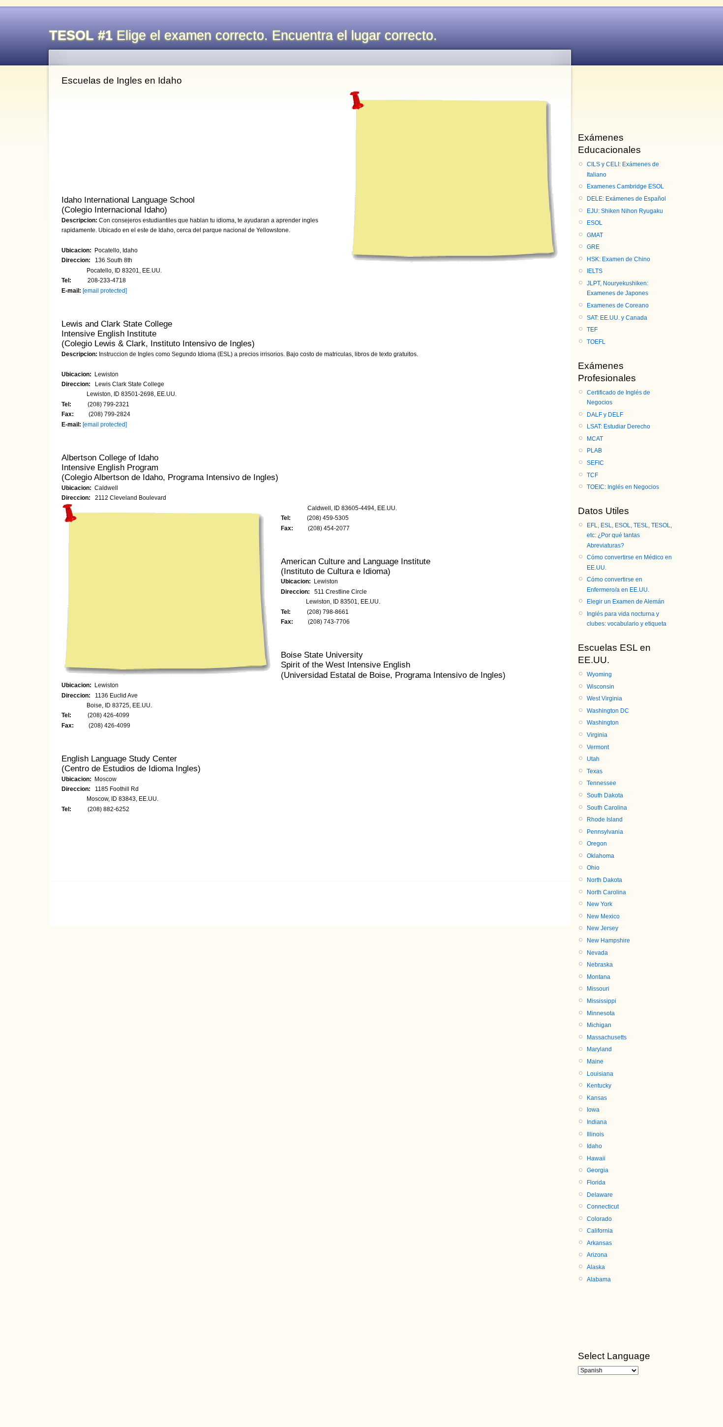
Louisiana (600, 1073)
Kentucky (599, 1085)
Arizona (597, 1254)
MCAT (595, 438)
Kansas (597, 1097)
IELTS (594, 271)
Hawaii (596, 1158)
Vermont (598, 747)
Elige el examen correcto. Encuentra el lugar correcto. (243, 35)
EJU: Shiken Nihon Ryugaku (625, 211)
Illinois (595, 1134)
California (600, 1230)
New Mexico (603, 916)
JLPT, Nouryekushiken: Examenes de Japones (617, 288)
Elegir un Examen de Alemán (625, 601)
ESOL (594, 222)
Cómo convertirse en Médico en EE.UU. (629, 562)
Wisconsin (600, 686)
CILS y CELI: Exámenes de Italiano (623, 169)
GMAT (595, 235)
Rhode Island (605, 819)
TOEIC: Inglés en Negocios (623, 487)
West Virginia (604, 698)
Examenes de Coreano (618, 305)
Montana (598, 976)
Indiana (597, 1122)
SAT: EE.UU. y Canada (617, 317)
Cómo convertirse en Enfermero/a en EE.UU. (618, 584)
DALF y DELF (605, 414)
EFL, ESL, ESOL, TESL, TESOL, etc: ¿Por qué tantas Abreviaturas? (629, 535)
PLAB (594, 450)
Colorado (599, 1218)
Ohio (593, 867)
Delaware (600, 1194)
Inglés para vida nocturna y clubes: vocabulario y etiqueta (626, 618)
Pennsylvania (605, 831)
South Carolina (607, 807)
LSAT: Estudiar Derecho (618, 426)
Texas (594, 771)
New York (599, 904)
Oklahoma (600, 855)
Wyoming (599, 674)
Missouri (598, 988)
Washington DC (608, 710)
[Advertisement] (452, 174)
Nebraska (600, 964)
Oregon (597, 843)
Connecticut (603, 1206)
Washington (603, 722)
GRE (593, 246)
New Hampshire (608, 940)
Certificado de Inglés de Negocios (618, 397)
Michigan (599, 1025)
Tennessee (601, 783)
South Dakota (605, 795)
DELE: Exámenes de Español (626, 198)
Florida (596, 1182)
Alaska (596, 1267)
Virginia (597, 734)
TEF (592, 329)
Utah (593, 759)
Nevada (597, 952)
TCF (592, 475)
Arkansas (599, 1243)
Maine (595, 1061)
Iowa (593, 1109)
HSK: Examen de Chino (618, 259)
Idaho (594, 1146)
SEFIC (595, 462)
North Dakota (604, 880)
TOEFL (596, 341)
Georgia (597, 1170)
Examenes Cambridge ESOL (625, 186)
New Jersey (602, 928)
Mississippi (601, 1001)
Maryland (599, 1049)
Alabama (599, 1279)
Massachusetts (607, 1037)
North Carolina (606, 892)
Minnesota (601, 1013)
